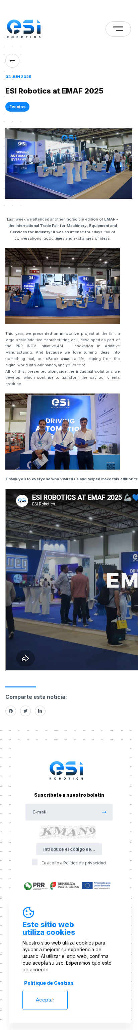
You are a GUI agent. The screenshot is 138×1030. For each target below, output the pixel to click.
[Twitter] (25, 711)
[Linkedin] (40, 711)
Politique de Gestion (48, 983)
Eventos (17, 106)
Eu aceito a (74, 862)
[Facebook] (10, 711)
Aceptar (45, 999)
